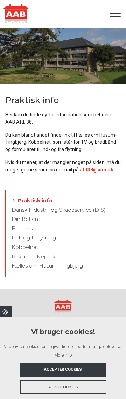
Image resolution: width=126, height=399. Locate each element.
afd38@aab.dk (96, 170)
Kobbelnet (25, 247)
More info (63, 355)
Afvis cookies (63, 387)
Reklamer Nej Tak (33, 256)
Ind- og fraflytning (34, 238)
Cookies (6, 311)
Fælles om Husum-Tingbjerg (47, 266)
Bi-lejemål (24, 228)
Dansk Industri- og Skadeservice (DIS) (59, 210)
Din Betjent (26, 219)
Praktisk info (35, 200)
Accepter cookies (63, 369)
